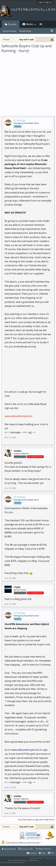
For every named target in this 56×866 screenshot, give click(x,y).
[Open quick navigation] (52, 39)
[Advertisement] (28, 83)
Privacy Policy (49, 858)
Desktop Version (43, 848)
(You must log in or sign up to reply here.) (36, 819)
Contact (32, 853)
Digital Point (34, 860)
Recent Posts (25, 31)
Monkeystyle (10, 849)
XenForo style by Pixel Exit (35, 862)
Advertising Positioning (17, 860)
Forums (12, 24)
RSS (52, 853)
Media (29, 24)
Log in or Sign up (45, 2)
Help (43, 853)
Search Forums (9, 31)
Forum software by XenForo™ (13, 862)
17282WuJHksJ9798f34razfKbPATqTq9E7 (22, 842)
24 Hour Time (26, 849)
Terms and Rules (36, 858)
